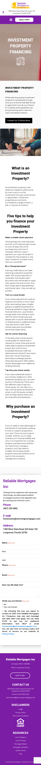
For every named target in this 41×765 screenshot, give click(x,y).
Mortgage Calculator (20, 747)
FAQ (20, 754)
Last (3, 560)
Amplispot (33, 762)
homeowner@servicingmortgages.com (19, 626)
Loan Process (21, 740)
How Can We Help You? (12, 585)
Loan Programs (20, 737)
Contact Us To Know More (18, 121)
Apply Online (24, 20)
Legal (21, 709)
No (5, 604)
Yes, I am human (10, 607)
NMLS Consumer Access (20, 668)
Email (8, 575)
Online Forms (20, 750)
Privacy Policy (8, 634)
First (4, 551)
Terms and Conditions (20, 716)
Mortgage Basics (20, 744)
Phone (8, 565)
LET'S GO (20, 675)
